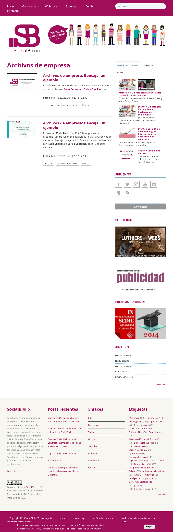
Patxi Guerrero (72, 89)
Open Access (156, 421)
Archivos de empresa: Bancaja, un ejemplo (74, 77)
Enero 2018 (120, 361)
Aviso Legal (80, 518)
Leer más (161, 384)
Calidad (132, 471)
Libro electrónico (137, 446)
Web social (134, 417)
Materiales (150, 65)
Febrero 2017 (121, 366)
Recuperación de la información (144, 439)
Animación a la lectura (153, 471)
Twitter (127, 184)
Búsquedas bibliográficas (141, 467)
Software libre (136, 432)
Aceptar (149, 526)
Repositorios (155, 432)
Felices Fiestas (55, 460)
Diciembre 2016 (122, 371)
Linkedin (153, 184)
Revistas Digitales (142, 488)
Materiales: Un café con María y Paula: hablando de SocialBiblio (140, 94)
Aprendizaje (135, 453)
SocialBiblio (31, 487)
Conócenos (29, 6)
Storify (91, 467)
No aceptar (95, 528)
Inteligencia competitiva (141, 478)
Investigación (135, 421)
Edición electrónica (138, 449)
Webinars (51, 6)
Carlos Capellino (92, 89)
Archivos (49, 105)
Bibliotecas (152, 417)
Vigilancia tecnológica (139, 460)
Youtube (145, 184)
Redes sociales (141, 425)
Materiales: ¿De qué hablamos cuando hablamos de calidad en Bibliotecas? (63, 471)
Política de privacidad (103, 518)
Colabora (91, 6)
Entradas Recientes (128, 65)
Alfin (136, 474)
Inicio (10, 6)
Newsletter (140, 206)
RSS (90, 417)
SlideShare (118, 193)
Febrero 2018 (121, 355)
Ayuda (49, 518)
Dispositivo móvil (142, 464)
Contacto (13, 10)
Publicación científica (139, 428)
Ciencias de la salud (138, 456)
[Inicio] (24, 52)
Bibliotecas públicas (144, 442)
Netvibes (149, 474)
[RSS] (127, 193)
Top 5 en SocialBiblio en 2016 (149, 152)
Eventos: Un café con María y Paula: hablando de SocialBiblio (149, 110)
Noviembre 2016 (122, 377)
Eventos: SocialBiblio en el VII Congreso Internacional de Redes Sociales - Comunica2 (149, 134)
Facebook (118, 184)
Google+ (136, 184)
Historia (86, 105)
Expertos (71, 6)
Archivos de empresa (67, 105)
